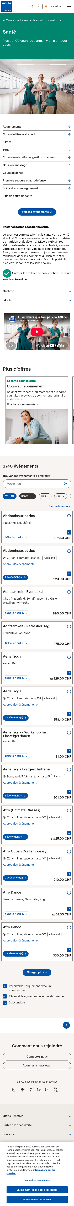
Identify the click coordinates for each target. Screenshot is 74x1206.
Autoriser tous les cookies (37, 1199)
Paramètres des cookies (37, 1180)
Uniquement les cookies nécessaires (37, 1190)
